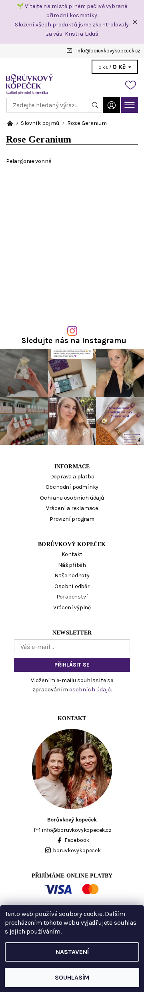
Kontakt (72, 554)
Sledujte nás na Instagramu (74, 340)
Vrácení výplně (72, 607)
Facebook (76, 840)
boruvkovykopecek (77, 850)
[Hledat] (95, 105)
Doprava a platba (72, 476)
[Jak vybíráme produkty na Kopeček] (10, 123)
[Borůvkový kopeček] (72, 84)
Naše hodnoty (72, 575)
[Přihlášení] (111, 104)
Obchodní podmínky (72, 487)
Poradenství (72, 596)
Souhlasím (72, 977)
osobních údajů (90, 689)
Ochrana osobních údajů (72, 497)
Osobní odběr (72, 586)
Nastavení (72, 952)
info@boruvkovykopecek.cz (108, 51)
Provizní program (72, 519)
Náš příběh (72, 565)
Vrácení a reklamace (72, 508)
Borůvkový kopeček (72, 544)
